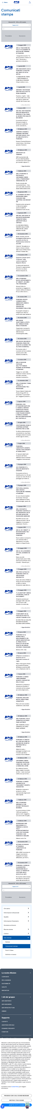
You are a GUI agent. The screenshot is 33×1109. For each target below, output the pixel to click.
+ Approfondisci (25, 105)
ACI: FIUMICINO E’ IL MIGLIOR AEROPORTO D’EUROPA (22, 468)
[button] (16, 25)
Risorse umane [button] (8, 929)
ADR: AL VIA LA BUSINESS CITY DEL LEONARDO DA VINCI (23, 552)
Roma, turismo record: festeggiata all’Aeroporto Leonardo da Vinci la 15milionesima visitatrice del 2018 (23, 240)
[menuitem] (5, 977)
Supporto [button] (6, 1018)
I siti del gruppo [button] (8, 997)
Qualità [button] (6, 917)
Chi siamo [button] (7, 908)
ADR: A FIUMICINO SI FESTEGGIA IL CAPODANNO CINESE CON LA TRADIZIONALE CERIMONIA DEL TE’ (22, 177)
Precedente (8, 36)
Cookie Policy (15, 1086)
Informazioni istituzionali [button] (11, 913)
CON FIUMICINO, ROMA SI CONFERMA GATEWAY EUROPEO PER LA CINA (23, 427)
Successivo (22, 36)
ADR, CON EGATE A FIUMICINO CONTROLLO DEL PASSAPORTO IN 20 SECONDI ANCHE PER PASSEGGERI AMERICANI (23, 512)
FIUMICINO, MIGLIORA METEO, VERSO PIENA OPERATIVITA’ (22, 699)
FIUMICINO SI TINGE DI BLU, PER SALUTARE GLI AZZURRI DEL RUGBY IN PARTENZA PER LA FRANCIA (23, 743)
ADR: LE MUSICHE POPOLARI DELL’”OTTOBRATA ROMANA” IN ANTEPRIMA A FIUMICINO (23, 366)
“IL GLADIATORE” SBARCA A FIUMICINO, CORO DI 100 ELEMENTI (23, 594)
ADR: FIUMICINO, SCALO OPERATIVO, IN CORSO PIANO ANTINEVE (23, 720)
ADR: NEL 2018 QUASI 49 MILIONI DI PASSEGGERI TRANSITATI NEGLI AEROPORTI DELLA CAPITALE (23, 219)
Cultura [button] (6, 933)
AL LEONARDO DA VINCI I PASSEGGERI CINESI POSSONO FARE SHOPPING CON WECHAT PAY (23, 198)
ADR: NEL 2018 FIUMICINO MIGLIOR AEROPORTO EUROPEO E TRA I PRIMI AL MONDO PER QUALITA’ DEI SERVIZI (23, 114)
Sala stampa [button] (7, 938)
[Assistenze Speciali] (29, 2)
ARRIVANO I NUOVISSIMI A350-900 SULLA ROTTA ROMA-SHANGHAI (23, 91)
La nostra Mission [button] (9, 973)
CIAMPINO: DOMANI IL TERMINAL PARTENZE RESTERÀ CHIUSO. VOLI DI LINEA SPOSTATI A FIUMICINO (23, 135)
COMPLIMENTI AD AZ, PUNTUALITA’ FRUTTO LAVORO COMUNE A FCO (23, 615)
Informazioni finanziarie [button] (11, 921)
